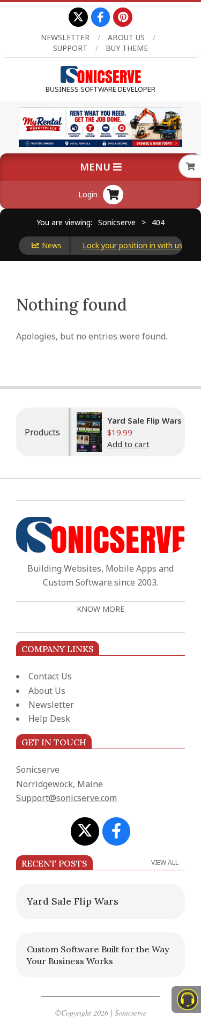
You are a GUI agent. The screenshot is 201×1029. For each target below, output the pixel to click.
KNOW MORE (100, 609)
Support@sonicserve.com (66, 798)
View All (164, 862)
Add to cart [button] (121, 444)
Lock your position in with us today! (135, 245)
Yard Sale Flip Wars (137, 420)
